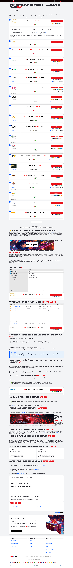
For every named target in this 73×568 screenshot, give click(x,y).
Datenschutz (38, 559)
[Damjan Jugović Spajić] (19, 9)
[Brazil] (19, 562)
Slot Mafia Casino (16, 319)
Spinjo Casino (16, 310)
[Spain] (51, 562)
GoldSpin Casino (16, 317)
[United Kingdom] (10, 562)
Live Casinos (17, 426)
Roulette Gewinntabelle (13, 546)
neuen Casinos (47, 378)
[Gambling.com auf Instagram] (15, 558)
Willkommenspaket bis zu (33, 165)
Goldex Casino (30, 546)
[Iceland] (30, 562)
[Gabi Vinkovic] (10, 9)
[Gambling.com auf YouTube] (12, 558)
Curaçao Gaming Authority (14, 506)
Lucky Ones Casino (17, 306)
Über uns (47, 540)
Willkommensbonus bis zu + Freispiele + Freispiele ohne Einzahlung (33, 49)
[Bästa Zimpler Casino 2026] (53, 562)
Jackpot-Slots (43, 432)
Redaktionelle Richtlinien (49, 543)
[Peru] (47, 562)
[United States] (55, 562)
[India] (34, 562)
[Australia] (12, 562)
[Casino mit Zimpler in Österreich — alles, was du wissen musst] (14, 562)
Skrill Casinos (51, 227)
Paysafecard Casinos (36, 469)
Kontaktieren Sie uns (48, 546)
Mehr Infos (13, 53)
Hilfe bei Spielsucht (40, 508)
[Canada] (21, 562)
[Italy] (38, 562)
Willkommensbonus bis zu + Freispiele (34, 59)
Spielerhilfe (12, 509)
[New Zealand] (43, 562)
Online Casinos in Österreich (23, 386)
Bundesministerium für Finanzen (41, 509)
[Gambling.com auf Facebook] (13, 558)
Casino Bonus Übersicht (14, 405)
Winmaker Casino (30, 543)
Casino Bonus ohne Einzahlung (14, 543)
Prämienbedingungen (48, 552)
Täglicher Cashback (33, 183)
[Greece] (28, 562)
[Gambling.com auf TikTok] (16, 558)
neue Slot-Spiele (57, 432)
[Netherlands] (42, 562)
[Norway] (45, 562)
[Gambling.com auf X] (10, 558)
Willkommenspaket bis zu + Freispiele (34, 20)
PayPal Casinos (45, 227)
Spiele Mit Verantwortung (40, 506)
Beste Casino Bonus (32, 227)
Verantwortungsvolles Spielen (49, 549)
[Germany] (27, 562)
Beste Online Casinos (13, 540)
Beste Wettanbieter (39, 227)
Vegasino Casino (16, 312)
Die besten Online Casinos (24, 227)
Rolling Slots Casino (17, 323)
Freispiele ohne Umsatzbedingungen (34, 202)
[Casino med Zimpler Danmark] (25, 562)
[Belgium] (15, 562)
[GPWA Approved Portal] (61, 565)
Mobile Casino (23, 412)
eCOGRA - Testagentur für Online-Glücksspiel (17, 508)
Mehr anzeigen (51, 17)
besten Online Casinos (51, 232)
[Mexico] (40, 562)
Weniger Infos (13, 24)
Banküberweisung (44, 348)
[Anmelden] (54, 1)
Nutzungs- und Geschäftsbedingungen (30, 559)
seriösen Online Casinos (20, 473)
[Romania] (49, 562)
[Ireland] (36, 562)
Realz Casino (16, 308)
